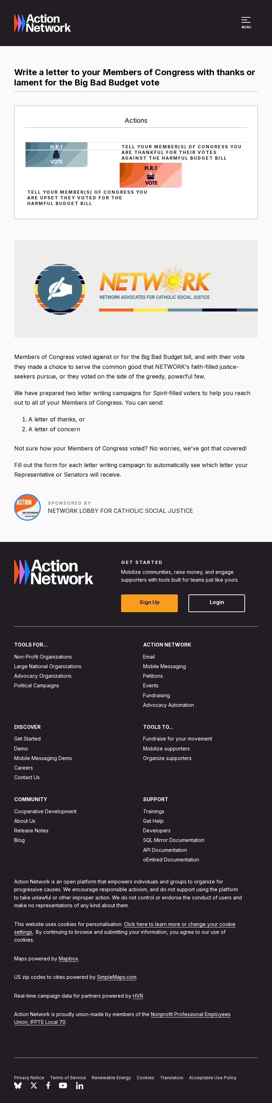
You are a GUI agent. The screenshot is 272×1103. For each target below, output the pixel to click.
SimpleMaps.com (116, 977)
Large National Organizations (47, 666)
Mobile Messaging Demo (43, 758)
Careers (23, 768)
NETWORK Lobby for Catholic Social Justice (120, 510)
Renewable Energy (111, 1077)
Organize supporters (167, 758)
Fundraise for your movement (177, 739)
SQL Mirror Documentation (173, 840)
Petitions (153, 676)
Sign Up (150, 602)
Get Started (27, 739)
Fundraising (156, 695)
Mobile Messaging (164, 666)
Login (217, 602)
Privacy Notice (29, 1077)
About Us (24, 821)
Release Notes (31, 830)
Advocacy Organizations (43, 676)
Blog (19, 840)
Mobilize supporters (166, 748)
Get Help (153, 821)
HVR (138, 995)
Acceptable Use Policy (213, 1077)
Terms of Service (68, 1077)
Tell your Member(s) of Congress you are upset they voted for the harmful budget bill (87, 197)
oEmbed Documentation (171, 859)
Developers (157, 830)
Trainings (153, 811)
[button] (247, 26)
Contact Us (27, 777)
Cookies (145, 1077)
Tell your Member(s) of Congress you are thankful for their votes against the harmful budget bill (181, 152)
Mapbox (68, 958)
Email (149, 656)
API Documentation (165, 850)
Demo (21, 748)
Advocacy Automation (168, 705)
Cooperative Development (45, 811)
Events (151, 685)
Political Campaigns (36, 685)
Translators (171, 1077)
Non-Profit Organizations (43, 656)
